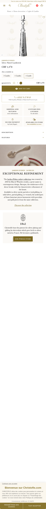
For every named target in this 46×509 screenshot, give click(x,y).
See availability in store (34, 124)
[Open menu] (4, 5)
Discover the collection (23, 205)
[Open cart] (42, 5)
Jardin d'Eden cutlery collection (19, 179)
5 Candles (18, 76)
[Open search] (10, 5)
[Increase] (21, 83)
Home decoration (19, 11)
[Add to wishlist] (44, 17)
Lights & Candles (33, 11)
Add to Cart (24, 89)
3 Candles (7, 76)
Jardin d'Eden (8, 60)
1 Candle (28, 76)
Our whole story (23, 239)
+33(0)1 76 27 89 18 (23, 97)
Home (9, 11)
